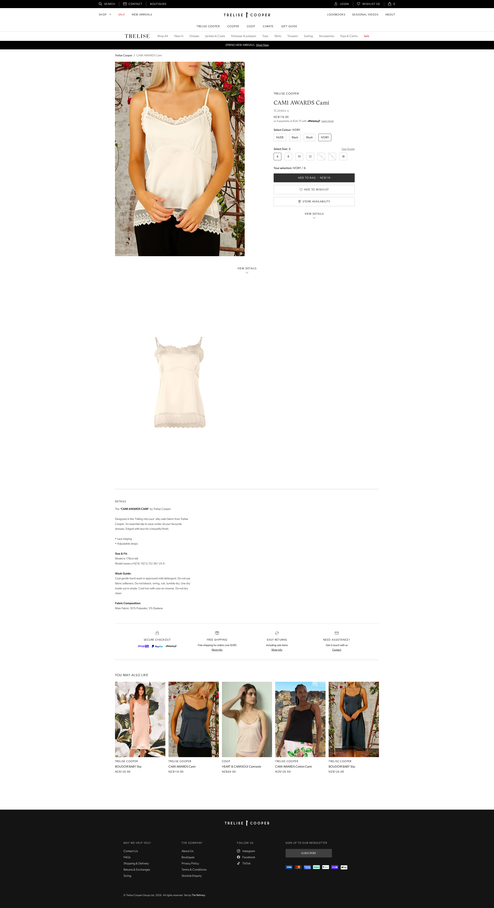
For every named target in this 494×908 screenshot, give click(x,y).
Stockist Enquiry (192, 876)
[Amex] (307, 867)
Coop (251, 26)
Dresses (194, 36)
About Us (187, 851)
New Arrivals (142, 14)
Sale (121, 14)
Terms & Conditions (194, 869)
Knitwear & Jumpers (243, 36)
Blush (309, 137)
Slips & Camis (349, 36)
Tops (265, 36)
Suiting (308, 36)
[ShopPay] (143, 646)
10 (299, 156)
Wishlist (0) (371, 4)
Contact (135, 4)
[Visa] (289, 867)
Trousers (292, 36)
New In (178, 36)
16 (332, 156)
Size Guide (348, 149)
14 (321, 156)
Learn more (327, 121)
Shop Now (262, 45)
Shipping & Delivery (136, 863)
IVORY (325, 137)
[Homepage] (247, 823)
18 (343, 156)
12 (310, 156)
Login (344, 4)
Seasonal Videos (365, 14)
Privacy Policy (190, 863)
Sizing (127, 876)
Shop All (162, 36)
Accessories (326, 36)
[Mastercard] (298, 867)
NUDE (280, 137)
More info (217, 649)
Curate (268, 26)
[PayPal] (157, 646)
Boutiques (158, 4)
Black (295, 137)
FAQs (127, 857)
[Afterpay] (171, 646)
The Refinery (198, 895)
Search (109, 4)
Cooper (233, 26)
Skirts (277, 36)
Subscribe (308, 853)
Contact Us (131, 851)
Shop (103, 14)
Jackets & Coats (215, 36)
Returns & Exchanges (137, 869)
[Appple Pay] (344, 867)
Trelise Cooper (208, 26)
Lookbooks (336, 14)
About (390, 14)
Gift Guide (289, 26)
